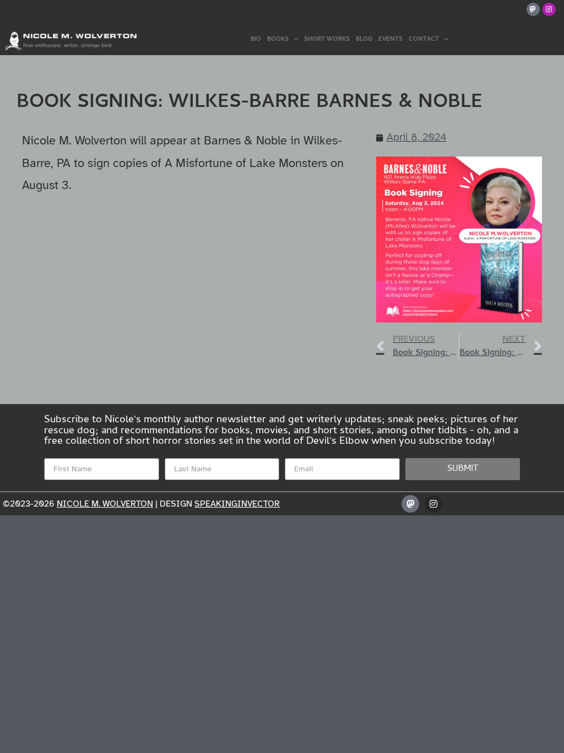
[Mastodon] (533, 9)
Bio (256, 40)
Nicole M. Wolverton (105, 503)
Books (278, 40)
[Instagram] (549, 9)
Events (390, 40)
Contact (424, 40)
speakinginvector (237, 503)
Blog (364, 40)
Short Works (327, 40)
